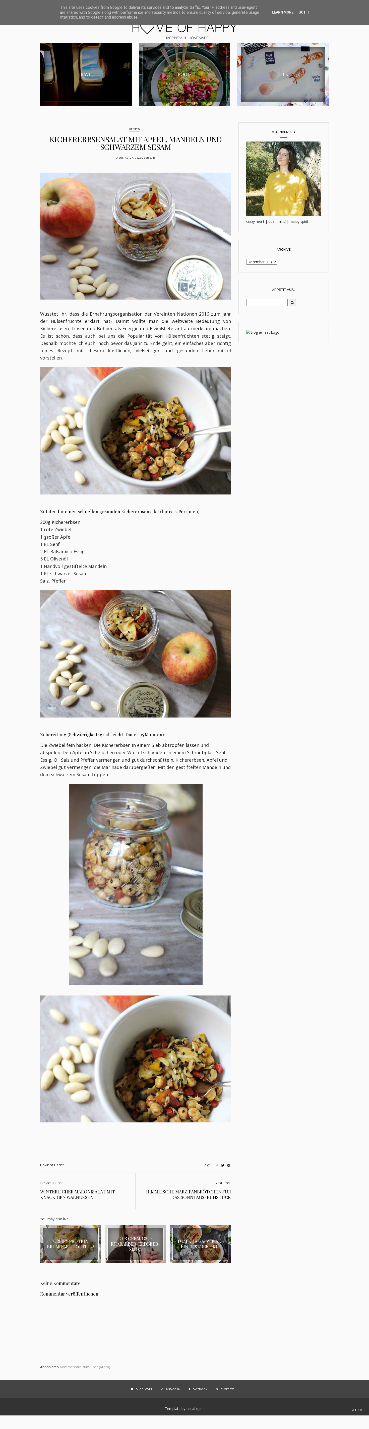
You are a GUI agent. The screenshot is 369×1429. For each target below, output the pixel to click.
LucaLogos (195, 1408)
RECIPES (134, 129)
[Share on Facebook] (216, 1165)
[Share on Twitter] (222, 1165)
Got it (304, 12)
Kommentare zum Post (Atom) (85, 1367)
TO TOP (359, 1410)
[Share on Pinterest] (228, 1165)
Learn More (282, 12)
